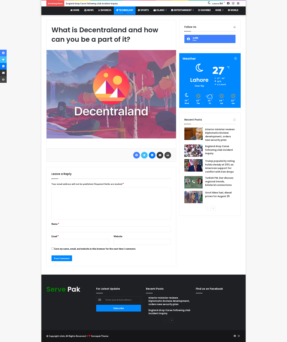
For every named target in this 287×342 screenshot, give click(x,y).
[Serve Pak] (47, 11)
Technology (125, 10)
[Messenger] (152, 155)
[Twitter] (144, 155)
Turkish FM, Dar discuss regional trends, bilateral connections (219, 181)
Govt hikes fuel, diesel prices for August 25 (218, 194)
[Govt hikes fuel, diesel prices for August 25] (193, 197)
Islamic (160, 10)
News (90, 10)
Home (76, 10)
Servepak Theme (99, 336)
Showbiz (205, 10)
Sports (144, 10)
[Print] (167, 155)
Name (55, 224)
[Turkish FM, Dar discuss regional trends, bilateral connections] (193, 182)
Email (55, 236)
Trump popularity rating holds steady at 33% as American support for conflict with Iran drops (220, 166)
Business (105, 10)
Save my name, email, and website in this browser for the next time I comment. (95, 249)
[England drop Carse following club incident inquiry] (193, 150)
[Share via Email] (160, 155)
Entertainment (182, 10)
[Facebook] (136, 155)
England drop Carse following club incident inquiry (219, 150)
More (218, 10)
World (234, 10)
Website (118, 236)
